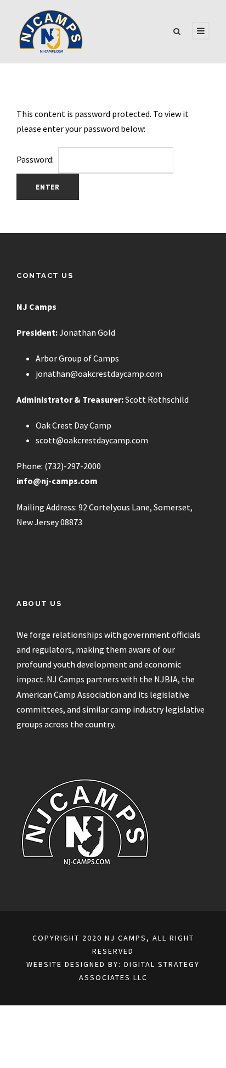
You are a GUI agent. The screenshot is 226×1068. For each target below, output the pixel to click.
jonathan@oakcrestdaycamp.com (99, 373)
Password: (35, 159)
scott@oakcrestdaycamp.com (92, 440)
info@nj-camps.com (57, 480)
